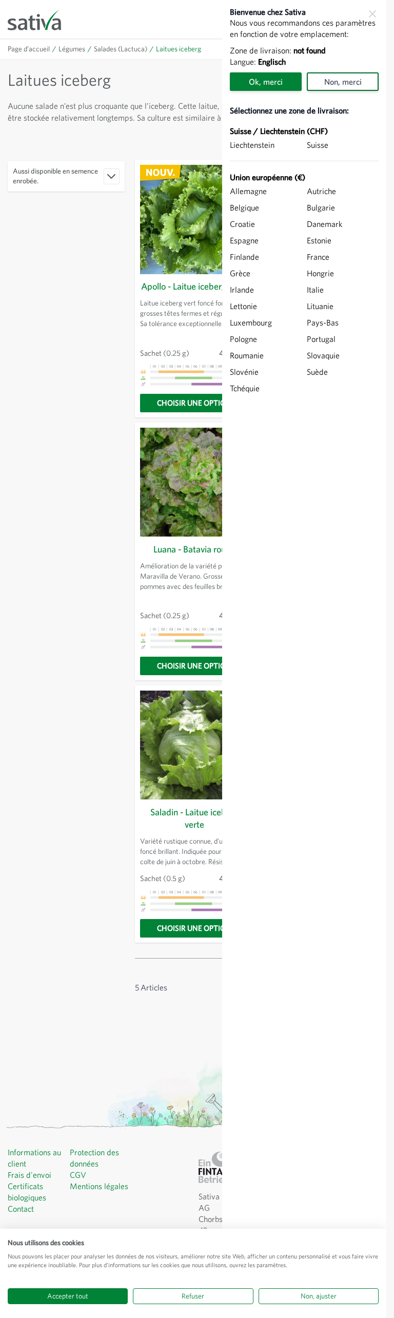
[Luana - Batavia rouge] (194, 482)
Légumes (71, 49)
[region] (304, 659)
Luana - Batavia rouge (194, 549)
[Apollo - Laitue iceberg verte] (194, 219)
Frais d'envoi (29, 1174)
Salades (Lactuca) (120, 49)
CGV (78, 1174)
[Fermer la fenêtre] (372, 14)
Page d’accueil (29, 49)
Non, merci (343, 81)
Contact (21, 1208)
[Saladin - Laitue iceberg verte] (194, 745)
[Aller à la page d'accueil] (41, 19)
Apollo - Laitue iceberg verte (194, 286)
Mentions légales (99, 1186)
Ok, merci (266, 81)
